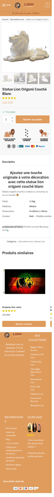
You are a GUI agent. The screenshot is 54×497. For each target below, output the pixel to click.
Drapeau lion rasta (11, 307)
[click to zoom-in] (26, 47)
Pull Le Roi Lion (35, 388)
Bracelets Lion (37, 405)
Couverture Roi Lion (35, 400)
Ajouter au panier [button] (24, 324)
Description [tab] (8, 161)
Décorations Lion (17, 19)
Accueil (5, 19)
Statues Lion (39, 241)
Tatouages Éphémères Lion (35, 372)
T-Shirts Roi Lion (36, 363)
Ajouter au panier (32, 119)
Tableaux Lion (36, 394)
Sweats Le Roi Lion (37, 356)
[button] (9, 98)
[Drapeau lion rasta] (24, 282)
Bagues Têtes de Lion (36, 349)
